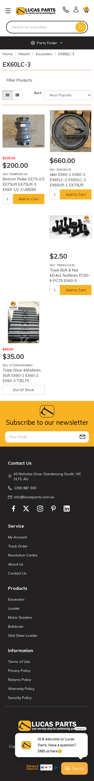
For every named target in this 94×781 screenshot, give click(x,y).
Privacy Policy (19, 670)
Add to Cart (29, 199)
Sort (37, 93)
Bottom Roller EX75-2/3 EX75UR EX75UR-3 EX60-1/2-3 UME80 (23, 184)
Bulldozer (16, 626)
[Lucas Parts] (38, 146)
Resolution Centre (22, 555)
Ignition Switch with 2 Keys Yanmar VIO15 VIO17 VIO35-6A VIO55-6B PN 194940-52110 (41, 758)
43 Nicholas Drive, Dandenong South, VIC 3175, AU (47, 476)
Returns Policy (19, 679)
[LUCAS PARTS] (35, 11)
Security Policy (20, 697)
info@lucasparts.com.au (34, 497)
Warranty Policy (21, 688)
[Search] (80, 27)
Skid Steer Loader (23, 635)
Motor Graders (20, 617)
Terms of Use (19, 661)
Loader (14, 608)
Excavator (16, 599)
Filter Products (19, 80)
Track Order (18, 546)
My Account (17, 537)
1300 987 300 (25, 488)
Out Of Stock (23, 390)
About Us (15, 564)
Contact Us (17, 573)
